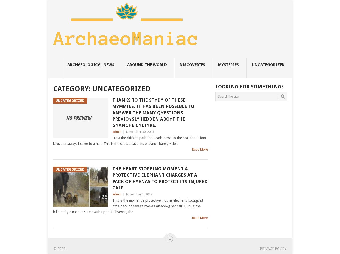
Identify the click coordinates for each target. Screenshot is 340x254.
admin (117, 132)
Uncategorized (268, 65)
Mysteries (228, 65)
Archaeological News (90, 65)
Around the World (147, 65)
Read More (200, 149)
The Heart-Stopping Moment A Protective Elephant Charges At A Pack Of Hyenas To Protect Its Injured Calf (160, 178)
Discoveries (192, 65)
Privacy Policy (273, 249)
